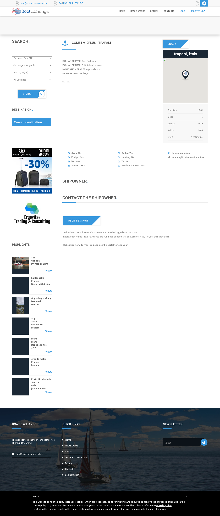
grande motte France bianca (38, 362)
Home (122, 11)
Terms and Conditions (76, 457)
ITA (60, 3)
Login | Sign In (72, 475)
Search (68, 451)
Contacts (169, 11)
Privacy (68, 463)
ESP (77, 3)
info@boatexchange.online (34, 3)
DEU (82, 3)
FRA (71, 3)
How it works (137, 11)
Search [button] (154, 11)
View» (48, 270)
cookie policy (164, 505)
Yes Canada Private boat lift (39, 260)
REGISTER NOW (198, 11)
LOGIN (182, 11)
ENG (65, 3)
